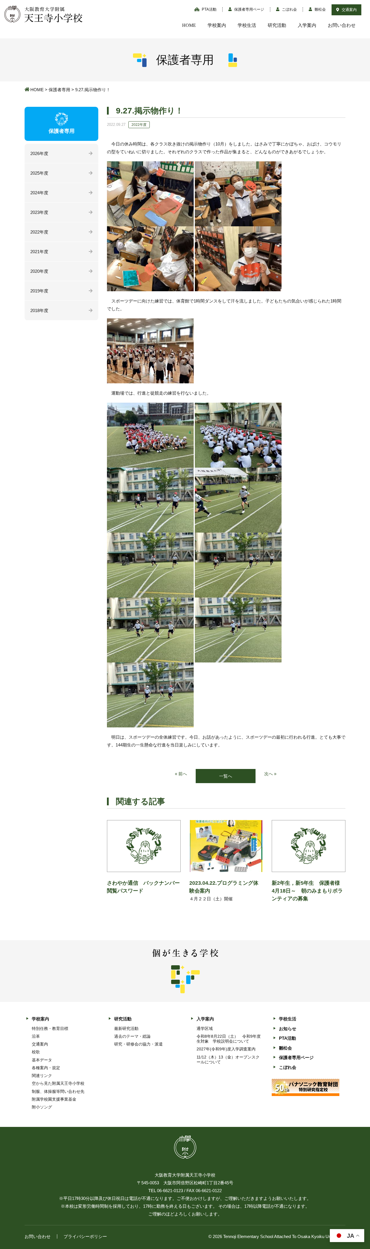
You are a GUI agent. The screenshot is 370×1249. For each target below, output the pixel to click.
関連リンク (42, 1075)
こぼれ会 (289, 9)
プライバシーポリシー (85, 1236)
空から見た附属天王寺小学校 (58, 1083)
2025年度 (39, 173)
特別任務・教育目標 (50, 1028)
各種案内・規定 (46, 1067)
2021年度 (39, 251)
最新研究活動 (126, 1028)
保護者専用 (59, 89)
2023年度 (39, 212)
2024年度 (39, 192)
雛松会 (319, 9)
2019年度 (39, 290)
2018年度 (39, 310)
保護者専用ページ (248, 9)
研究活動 (277, 25)
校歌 (36, 1052)
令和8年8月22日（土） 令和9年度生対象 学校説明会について (229, 1038)
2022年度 (39, 231)
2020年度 (39, 271)
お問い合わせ (342, 25)
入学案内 (307, 25)
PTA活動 (209, 9)
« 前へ (181, 773)
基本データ (42, 1060)
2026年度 (39, 153)
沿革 (36, 1036)
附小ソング (42, 1107)
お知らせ (287, 1028)
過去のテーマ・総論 (132, 1036)
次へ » (270, 773)
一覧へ (225, 776)
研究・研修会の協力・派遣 (138, 1044)
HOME (189, 25)
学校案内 (217, 25)
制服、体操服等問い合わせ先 (58, 1091)
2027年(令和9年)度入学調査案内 (226, 1049)
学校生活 (247, 25)
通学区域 (205, 1028)
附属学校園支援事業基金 (54, 1099)
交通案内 (349, 10)
